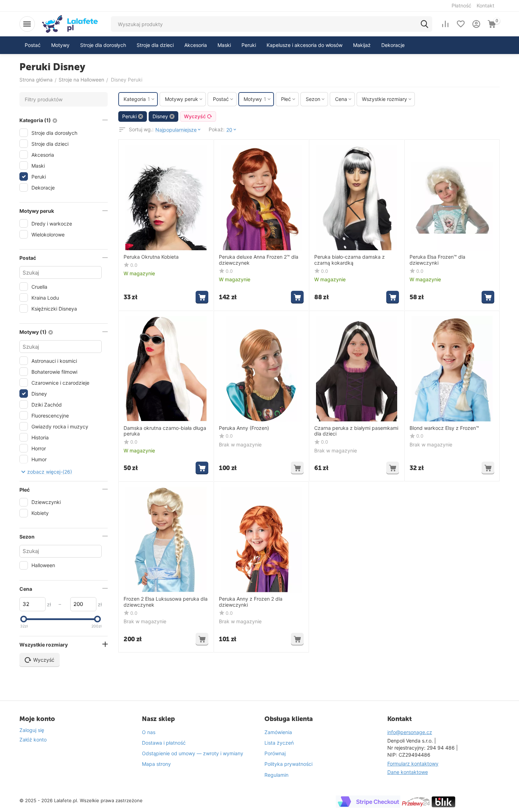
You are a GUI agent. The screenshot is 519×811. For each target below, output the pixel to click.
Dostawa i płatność (164, 743)
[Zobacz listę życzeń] (460, 24)
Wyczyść (195, 116)
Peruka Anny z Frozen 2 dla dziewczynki (250, 602)
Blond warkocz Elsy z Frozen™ (444, 428)
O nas (148, 732)
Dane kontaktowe (407, 772)
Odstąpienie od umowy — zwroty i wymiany (192, 753)
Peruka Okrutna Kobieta (151, 257)
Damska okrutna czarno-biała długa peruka (165, 431)
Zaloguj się (31, 730)
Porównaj (275, 753)
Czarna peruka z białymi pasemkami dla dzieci (356, 431)
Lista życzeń (279, 743)
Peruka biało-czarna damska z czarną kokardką (349, 260)
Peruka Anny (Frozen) (244, 428)
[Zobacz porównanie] (445, 24)
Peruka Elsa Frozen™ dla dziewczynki (437, 260)
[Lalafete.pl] (70, 23)
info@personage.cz (409, 732)
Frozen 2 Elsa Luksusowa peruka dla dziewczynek (166, 602)
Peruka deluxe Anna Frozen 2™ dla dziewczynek (258, 260)
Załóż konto (33, 740)
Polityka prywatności (288, 764)
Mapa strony (156, 764)
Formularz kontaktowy (413, 764)
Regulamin (276, 775)
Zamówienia (278, 732)
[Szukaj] (424, 24)
